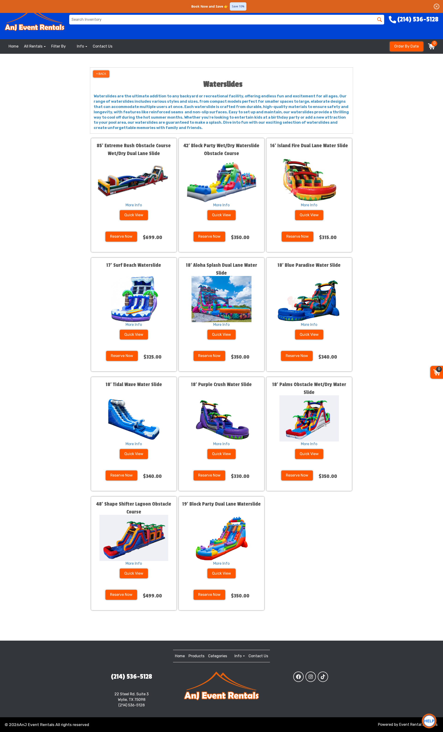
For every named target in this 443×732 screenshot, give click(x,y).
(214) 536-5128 (131, 676)
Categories (217, 656)
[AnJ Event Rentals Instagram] (310, 677)
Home (13, 46)
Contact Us (102, 46)
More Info (134, 205)
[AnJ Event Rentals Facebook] (298, 677)
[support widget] (429, 721)
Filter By (58, 46)
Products (196, 656)
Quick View (133, 215)
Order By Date (406, 46)
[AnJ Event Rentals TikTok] (323, 677)
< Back (101, 73)
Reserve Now (121, 236)
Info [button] (81, 46)
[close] (436, 6)
